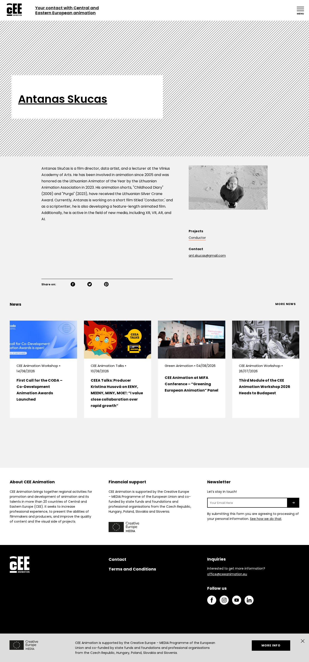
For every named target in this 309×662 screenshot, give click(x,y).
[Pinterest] (111, 285)
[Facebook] (78, 285)
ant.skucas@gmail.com (207, 255)
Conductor (197, 237)
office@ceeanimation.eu (227, 574)
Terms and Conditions (132, 569)
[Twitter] (94, 285)
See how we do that (265, 518)
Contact (117, 559)
